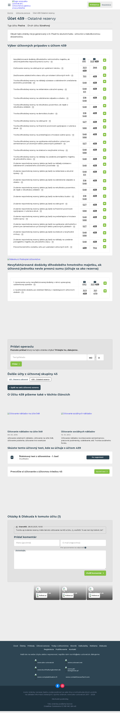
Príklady (31, 646)
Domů (10, 13)
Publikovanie (61, 649)
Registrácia (106, 5)
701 (84, 76)
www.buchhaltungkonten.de (49, 670)
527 (84, 122)
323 (92, 61)
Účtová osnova (42, 646)
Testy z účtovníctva (59, 646)
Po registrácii (97, 457)
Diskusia (103, 646)
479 (95, 293)
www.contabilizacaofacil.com (78, 677)
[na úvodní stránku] (22, 4)
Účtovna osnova (23, 13)
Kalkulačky (83, 646)
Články (23, 646)
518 (84, 97)
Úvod (15, 646)
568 (85, 128)
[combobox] (91, 357)
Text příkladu (19, 357)
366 (95, 67)
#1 (17, 527)
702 (95, 248)
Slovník (73, 646)
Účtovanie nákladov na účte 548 (25, 431)
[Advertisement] (60, 320)
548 (85, 82)
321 (95, 290)
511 (84, 92)
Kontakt (72, 649)
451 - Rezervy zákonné (18, 379)
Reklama (93, 646)
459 (97, 61)
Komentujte (20, 550)
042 (84, 284)
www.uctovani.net (75, 662)
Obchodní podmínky (60, 699)
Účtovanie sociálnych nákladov (78, 431)
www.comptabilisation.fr (47, 677)
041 (84, 61)
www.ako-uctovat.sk (45, 662)
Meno (23, 543)
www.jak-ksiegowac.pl (73, 669)
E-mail (71, 543)
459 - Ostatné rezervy (40, 379)
